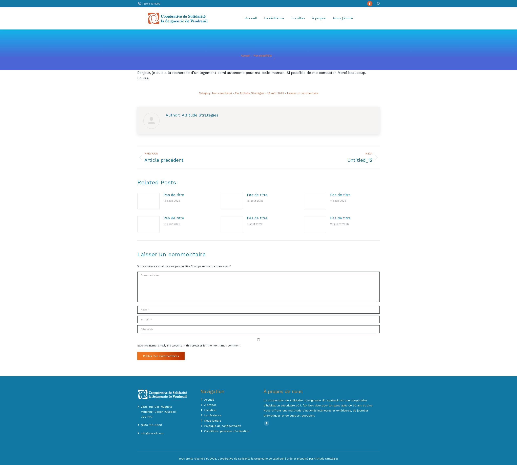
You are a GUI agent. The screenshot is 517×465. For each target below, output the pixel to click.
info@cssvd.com (152, 433)
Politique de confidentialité (222, 425)
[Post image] (148, 201)
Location (210, 410)
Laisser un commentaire (302, 93)
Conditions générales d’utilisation (226, 431)
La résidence (213, 415)
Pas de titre (174, 195)
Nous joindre (212, 420)
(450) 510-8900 (151, 3)
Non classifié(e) (222, 93)
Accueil (209, 399)
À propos (210, 404)
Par (249, 93)
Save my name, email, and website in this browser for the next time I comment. (189, 345)
